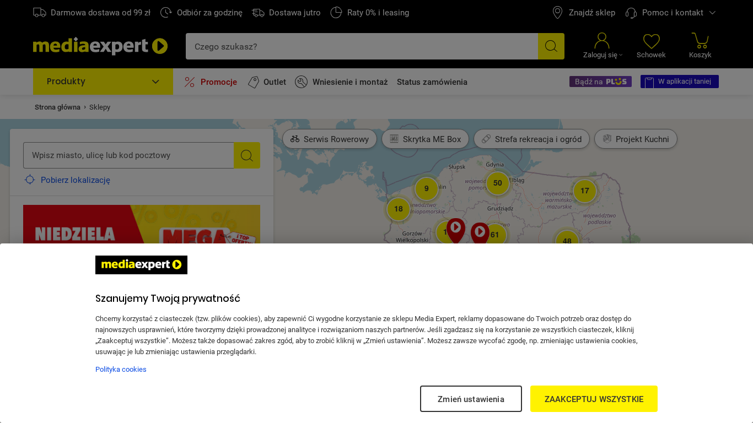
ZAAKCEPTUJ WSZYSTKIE (594, 398)
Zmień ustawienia (471, 398)
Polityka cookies (121, 369)
